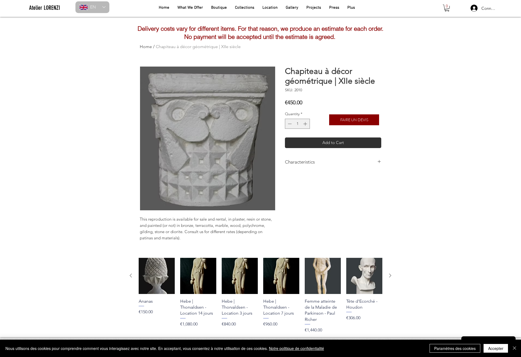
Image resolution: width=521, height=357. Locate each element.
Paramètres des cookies (455, 348)
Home (146, 46)
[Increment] (305, 124)
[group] (260, 296)
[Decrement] (289, 124)
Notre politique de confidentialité (296, 348)
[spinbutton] (297, 124)
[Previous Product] (131, 275)
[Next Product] (390, 275)
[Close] (514, 348)
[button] (447, 8)
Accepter (495, 348)
